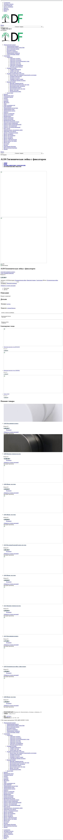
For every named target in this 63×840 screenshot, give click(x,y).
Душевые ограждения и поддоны (15, 73)
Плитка (6, 98)
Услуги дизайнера (8, 6)
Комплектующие (11, 82)
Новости (6, 8)
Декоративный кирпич (10, 44)
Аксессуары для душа (15, 72)
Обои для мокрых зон (9, 105)
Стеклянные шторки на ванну (18, 80)
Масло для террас (8, 136)
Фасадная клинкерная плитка (11, 121)
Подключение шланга (15, 87)
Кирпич (6, 94)
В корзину (3, 283)
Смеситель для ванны (15, 60)
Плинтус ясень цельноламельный (12, 124)
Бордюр (6, 145)
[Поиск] (43, 153)
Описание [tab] (6, 288)
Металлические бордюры (10, 147)
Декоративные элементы (13, 53)
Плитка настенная (8, 119)
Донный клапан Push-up (16, 66)
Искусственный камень (13, 49)
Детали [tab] (5, 289)
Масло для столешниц (9, 135)
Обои (5, 104)
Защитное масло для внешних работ (13, 130)
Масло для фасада (8, 138)
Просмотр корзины (12, 283)
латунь (8, 304)
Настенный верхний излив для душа (19, 84)
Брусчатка (6, 143)
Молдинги (6, 102)
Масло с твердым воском (10, 139)
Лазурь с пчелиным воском (11, 132)
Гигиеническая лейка (15, 91)
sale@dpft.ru (9, 716)
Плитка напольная (8, 117)
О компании (7, 2)
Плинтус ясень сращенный (11, 123)
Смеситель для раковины (16, 65)
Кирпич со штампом (12, 51)
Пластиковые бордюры (10, 146)
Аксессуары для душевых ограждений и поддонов (23, 75)
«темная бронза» (11, 308)
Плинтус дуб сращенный (10, 126)
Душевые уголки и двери (16, 79)
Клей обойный (7, 106)
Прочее (6, 149)
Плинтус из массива (9, 113)
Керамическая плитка (9, 120)
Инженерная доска (9, 95)
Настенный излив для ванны (17, 86)
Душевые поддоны (15, 77)
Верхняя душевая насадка (16, 83)
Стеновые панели (8, 97)
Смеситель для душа (15, 62)
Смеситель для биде (15, 58)
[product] (33, 337)
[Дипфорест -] (12, 24)
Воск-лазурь (7, 128)
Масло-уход (7, 142)
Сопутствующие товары (13, 54)
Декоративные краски (9, 110)
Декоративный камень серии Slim (15, 47)
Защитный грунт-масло (10, 131)
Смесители (10, 57)
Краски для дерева (8, 115)
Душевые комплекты (15, 69)
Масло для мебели (8, 134)
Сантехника (7, 55)
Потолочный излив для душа (17, 88)
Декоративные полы (9, 109)
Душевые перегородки (16, 76)
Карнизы (6, 101)
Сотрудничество (8, 5)
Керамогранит (7, 116)
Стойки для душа (14, 71)
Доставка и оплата (8, 4)
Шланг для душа (14, 90)
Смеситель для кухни (15, 64)
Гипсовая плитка (11, 50)
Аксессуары (10, 93)
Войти (5, 11)
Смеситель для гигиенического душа (19, 61)
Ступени (6, 99)
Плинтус (6, 112)
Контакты (6, 9)
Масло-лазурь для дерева (10, 141)
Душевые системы (11, 68)
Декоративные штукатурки (11, 108)
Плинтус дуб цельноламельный (12, 127)
